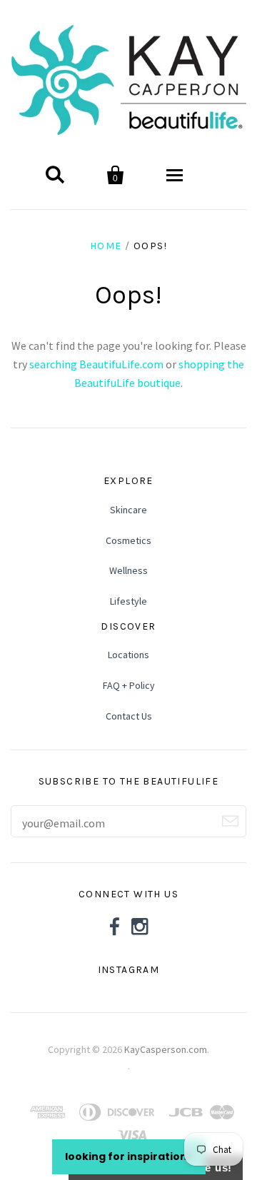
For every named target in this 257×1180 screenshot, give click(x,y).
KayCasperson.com (165, 1049)
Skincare (128, 509)
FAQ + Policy (129, 685)
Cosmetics (128, 540)
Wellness (128, 570)
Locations (128, 654)
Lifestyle (128, 601)
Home (106, 246)
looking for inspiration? (129, 1156)
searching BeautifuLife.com (96, 364)
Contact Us (129, 716)
